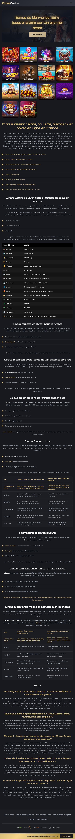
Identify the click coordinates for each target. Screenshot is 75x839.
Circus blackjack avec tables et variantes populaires (23, 164)
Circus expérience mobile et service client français (22, 190)
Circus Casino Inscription (62, 815)
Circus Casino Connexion (25, 815)
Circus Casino (9, 815)
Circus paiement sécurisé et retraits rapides (20, 185)
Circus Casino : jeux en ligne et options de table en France (25, 154)
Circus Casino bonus (12, 175)
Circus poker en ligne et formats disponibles (20, 169)
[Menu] (71, 3)
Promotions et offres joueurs (15, 180)
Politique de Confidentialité (37, 819)
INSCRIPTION (37, 34)
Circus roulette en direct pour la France (18, 159)
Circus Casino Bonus (43, 815)
